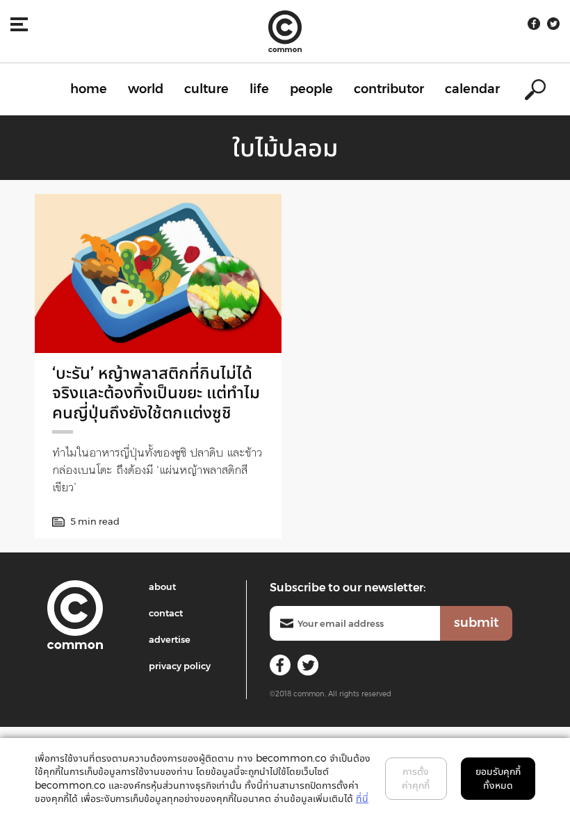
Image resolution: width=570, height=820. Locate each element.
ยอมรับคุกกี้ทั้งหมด (498, 778)
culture (206, 89)
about (162, 586)
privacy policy (180, 665)
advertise (169, 639)
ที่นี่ (362, 798)
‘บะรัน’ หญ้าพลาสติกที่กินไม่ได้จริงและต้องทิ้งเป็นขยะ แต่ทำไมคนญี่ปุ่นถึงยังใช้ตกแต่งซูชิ (156, 393)
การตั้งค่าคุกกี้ (416, 778)
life (259, 89)
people (311, 89)
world (145, 89)
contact (166, 612)
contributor (389, 89)
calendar (472, 89)
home (88, 89)
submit (476, 622)
